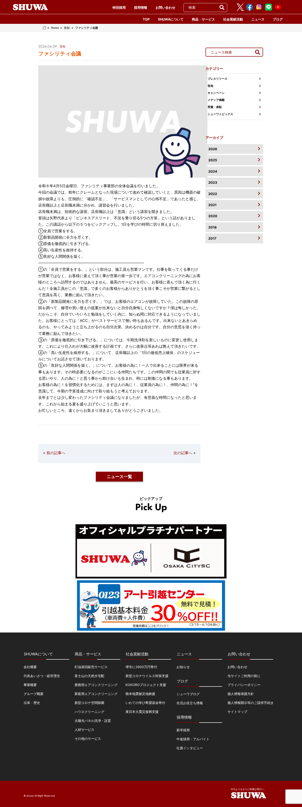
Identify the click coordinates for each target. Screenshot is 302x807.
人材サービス (84, 730)
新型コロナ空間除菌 (89, 703)
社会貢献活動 (233, 19)
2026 (212, 149)
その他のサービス (88, 738)
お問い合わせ (165, 7)
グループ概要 (33, 694)
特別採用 (119, 7)
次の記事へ (182, 452)
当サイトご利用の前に (243, 676)
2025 (212, 160)
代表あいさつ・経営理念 (42, 676)
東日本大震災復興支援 (142, 712)
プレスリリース (217, 78)
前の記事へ (55, 452)
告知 (67, 27)
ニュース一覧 (119, 476)
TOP (146, 19)
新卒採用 (183, 730)
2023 (212, 182)
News (55, 27)
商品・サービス (203, 19)
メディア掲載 (216, 100)
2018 (212, 227)
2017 (212, 238)
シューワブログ (188, 694)
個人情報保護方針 (240, 694)
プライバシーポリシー (243, 685)
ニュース (257, 19)
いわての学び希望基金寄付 (145, 703)
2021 (212, 205)
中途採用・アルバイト (193, 739)
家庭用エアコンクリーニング (96, 694)
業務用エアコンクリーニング (96, 685)
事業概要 (30, 685)
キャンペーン (216, 93)
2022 (212, 194)
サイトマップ (237, 712)
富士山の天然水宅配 (89, 676)
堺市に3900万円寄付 (141, 667)
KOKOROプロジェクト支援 (146, 685)
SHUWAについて (171, 19)
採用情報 (140, 7)
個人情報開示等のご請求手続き (250, 703)
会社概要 (30, 667)
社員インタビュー (189, 748)
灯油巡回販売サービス (91, 667)
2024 (212, 171)
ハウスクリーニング (89, 712)
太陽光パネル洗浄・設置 (93, 721)
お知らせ (183, 667)
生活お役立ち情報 (189, 703)
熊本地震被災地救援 (140, 694)
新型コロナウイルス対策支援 (147, 676)
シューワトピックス (220, 114)
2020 (212, 216)
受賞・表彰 (215, 107)
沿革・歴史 (32, 703)
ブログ (278, 19)
